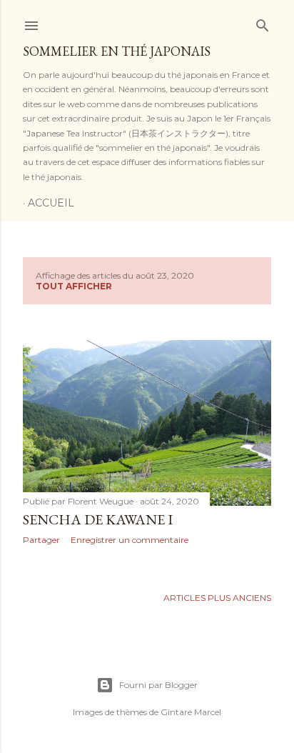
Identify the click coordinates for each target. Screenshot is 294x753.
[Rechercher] (262, 22)
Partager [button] (41, 539)
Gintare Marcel (191, 712)
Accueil (51, 202)
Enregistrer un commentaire (129, 539)
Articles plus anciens (217, 597)
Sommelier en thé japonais (117, 51)
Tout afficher (74, 286)
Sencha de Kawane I (98, 519)
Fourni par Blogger (158, 684)
